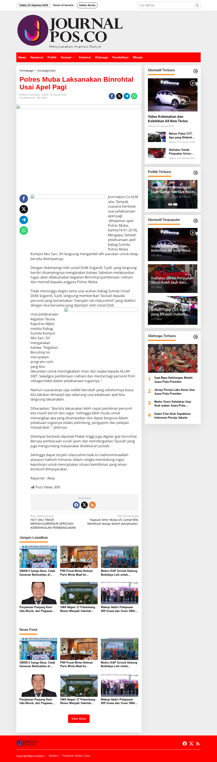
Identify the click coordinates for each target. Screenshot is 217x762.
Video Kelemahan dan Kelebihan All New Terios (168, 119)
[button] (197, 5)
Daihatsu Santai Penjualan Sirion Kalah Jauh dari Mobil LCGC (180, 152)
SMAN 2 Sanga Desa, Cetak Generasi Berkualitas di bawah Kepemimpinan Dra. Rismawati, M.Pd (37, 573)
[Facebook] (76, 505)
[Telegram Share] (127, 96)
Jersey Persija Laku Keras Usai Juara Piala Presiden (174, 391)
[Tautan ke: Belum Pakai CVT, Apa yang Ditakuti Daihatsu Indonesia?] (157, 137)
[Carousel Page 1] (170, 204)
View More (78, 718)
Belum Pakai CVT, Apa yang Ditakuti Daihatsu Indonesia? (182, 135)
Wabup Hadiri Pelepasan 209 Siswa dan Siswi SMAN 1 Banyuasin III (119, 609)
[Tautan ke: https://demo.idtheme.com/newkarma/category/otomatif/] (195, 71)
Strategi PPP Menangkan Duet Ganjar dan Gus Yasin (172, 190)
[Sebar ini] (112, 96)
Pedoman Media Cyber (76, 755)
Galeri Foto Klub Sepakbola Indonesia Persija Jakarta (172, 415)
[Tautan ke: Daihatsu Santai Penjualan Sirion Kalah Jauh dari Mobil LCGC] (157, 153)
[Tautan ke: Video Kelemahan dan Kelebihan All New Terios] (173, 94)
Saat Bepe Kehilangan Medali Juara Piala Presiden (173, 379)
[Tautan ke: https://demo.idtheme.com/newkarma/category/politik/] (195, 172)
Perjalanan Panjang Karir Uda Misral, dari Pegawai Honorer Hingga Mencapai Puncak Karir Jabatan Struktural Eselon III (36, 609)
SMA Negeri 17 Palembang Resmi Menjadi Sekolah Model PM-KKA (77, 609)
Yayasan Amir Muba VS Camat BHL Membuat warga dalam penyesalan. (112, 520)
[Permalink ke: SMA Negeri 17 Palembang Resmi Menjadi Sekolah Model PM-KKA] (79, 593)
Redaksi (54, 755)
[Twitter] (84, 505)
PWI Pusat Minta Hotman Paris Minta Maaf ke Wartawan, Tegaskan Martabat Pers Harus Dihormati (76, 573)
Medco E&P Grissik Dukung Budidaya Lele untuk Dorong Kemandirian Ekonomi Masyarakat (119, 573)
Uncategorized (27, 97)
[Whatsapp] (134, 96)
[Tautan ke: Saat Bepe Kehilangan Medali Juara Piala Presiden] (173, 358)
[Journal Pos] (70, 31)
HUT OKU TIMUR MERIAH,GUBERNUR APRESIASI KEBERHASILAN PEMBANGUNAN (53, 522)
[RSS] (92, 505)
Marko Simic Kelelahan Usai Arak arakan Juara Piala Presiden (172, 404)
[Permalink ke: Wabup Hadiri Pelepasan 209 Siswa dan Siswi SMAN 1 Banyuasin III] (119, 593)
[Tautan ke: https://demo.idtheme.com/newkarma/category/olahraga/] (195, 336)
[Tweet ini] (119, 96)
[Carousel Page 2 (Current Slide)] (175, 204)
